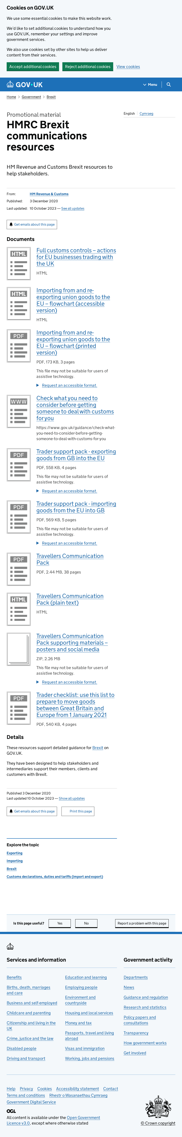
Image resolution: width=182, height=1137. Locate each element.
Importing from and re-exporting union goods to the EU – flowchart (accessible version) (73, 300)
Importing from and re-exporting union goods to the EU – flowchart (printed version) (73, 342)
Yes (64, 923)
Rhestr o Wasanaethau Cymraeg (78, 1095)
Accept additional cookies (32, 66)
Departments (136, 977)
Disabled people (21, 1048)
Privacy (26, 1088)
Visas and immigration (85, 1048)
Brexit (51, 97)
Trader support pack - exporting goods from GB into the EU (76, 455)
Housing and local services (89, 1012)
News (129, 987)
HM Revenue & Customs (49, 194)
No (90, 923)
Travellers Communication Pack (70, 559)
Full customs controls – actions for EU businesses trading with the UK (76, 257)
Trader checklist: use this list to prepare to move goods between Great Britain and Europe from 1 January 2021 (75, 704)
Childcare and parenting (29, 1012)
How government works (145, 1042)
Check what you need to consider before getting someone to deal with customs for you (75, 408)
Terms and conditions (26, 1095)
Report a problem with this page (142, 923)
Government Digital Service (31, 1102)
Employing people (81, 987)
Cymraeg (146, 113)
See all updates (72, 208)
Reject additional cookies (88, 66)
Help (11, 1088)
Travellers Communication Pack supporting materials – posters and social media (72, 642)
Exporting (14, 853)
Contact (110, 1088)
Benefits (14, 977)
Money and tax (78, 1022)
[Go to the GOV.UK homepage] (25, 84)
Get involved (135, 1052)
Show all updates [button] (72, 798)
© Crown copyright (158, 1123)
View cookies (128, 66)
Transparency (136, 1032)
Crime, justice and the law (30, 1038)
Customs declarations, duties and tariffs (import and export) (55, 876)
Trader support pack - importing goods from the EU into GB (76, 507)
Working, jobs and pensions (89, 1058)
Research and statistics (145, 1007)
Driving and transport (26, 1058)
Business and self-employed (32, 1002)
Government (31, 97)
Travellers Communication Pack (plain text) (70, 599)
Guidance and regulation (146, 997)
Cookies (44, 1088)
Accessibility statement (77, 1088)
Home (11, 97)
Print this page (81, 811)
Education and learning (86, 977)
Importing (15, 861)
